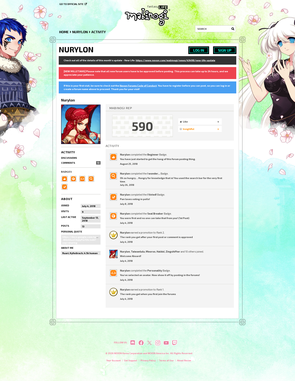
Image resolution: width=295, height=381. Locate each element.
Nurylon (125, 154)
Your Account (113, 360)
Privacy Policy (148, 360)
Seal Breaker (155, 213)
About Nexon (184, 360)
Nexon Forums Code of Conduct (138, 85)
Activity (68, 152)
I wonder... (153, 173)
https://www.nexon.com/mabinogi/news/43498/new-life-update (175, 60)
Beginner (153, 154)
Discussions (69, 157)
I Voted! (152, 194)
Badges (66, 172)
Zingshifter (173, 251)
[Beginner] (65, 178)
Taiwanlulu (138, 251)
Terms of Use (166, 360)
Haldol (161, 251)
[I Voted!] (65, 186)
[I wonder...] (92, 178)
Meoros (151, 251)
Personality (154, 270)
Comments (80, 162)
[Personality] (83, 178)
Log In (198, 50)
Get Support (130, 360)
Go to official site (71, 4)
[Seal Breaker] (74, 178)
